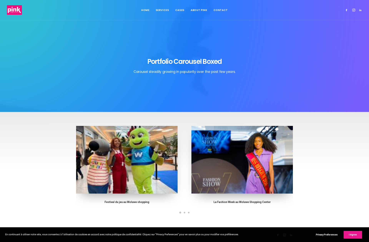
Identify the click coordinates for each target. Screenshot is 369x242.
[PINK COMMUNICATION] (14, 10)
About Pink (199, 10)
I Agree (353, 234)
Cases (179, 10)
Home (145, 10)
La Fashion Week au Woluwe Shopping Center (242, 202)
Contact (221, 10)
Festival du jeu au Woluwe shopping (127, 202)
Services (162, 10)
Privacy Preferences (327, 234)
